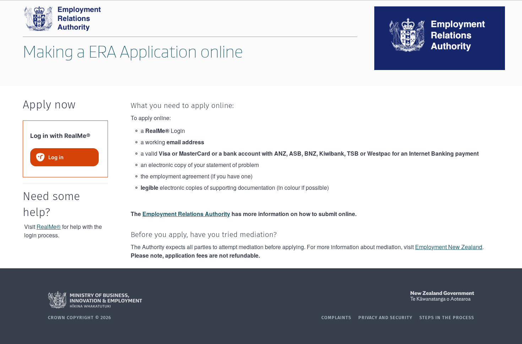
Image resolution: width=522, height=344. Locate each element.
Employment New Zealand (448, 247)
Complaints (336, 318)
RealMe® (49, 226)
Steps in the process (446, 318)
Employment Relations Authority (186, 214)
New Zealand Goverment (367, 296)
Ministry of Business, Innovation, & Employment (154, 300)
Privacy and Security (385, 318)
